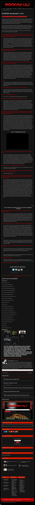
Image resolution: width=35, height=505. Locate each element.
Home (4, 8)
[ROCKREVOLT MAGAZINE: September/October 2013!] (5, 470)
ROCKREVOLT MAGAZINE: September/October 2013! (10, 469)
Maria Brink (9, 349)
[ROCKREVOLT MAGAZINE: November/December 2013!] (19, 466)
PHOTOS (30, 8)
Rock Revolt (24, 350)
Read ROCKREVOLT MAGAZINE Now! (11, 465)
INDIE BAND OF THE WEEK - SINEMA (6, 486)
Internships (28, 499)
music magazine (17, 349)
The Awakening (10, 353)
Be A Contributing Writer (12, 499)
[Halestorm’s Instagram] (19, 270)
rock (15, 350)
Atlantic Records (11, 346)
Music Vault (22, 349)
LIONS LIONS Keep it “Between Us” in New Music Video (14, 492)
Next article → (30, 372)
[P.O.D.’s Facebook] (21, 270)
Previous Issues (5, 458)
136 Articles (16, 360)
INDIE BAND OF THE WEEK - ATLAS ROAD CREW (6, 489)
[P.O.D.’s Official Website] (16, 270)
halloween (15, 347)
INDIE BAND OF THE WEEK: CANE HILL (6, 479)
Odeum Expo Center (27, 349)
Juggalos (25, 347)
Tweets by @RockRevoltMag (6, 455)
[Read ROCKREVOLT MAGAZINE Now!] (5, 466)
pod (13, 350)
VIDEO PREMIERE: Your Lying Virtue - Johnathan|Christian (14, 494)
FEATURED (14, 8)
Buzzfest (23, 346)
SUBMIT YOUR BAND (5, 500)
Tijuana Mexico (6, 354)
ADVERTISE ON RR (5, 499)
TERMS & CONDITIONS (18, 500)
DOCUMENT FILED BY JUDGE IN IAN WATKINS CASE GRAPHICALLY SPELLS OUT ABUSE (22, 482)
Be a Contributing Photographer (21, 499)
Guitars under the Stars (10, 347)
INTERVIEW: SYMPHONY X (15, 343)
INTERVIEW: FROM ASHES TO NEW (7, 343)
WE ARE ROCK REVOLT (12, 500)
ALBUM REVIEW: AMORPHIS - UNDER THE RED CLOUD (22, 485)
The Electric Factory (16, 353)
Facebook (8, 370)
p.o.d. (5, 350)
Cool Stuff (5, 477)
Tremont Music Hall (18, 354)
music (13, 349)
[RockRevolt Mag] (17, 4)
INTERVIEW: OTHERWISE (7, 336)
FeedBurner (19, 443)
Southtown (5, 353)
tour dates (13, 354)
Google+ (12, 370)
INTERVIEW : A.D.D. (15, 336)
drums (5, 347)
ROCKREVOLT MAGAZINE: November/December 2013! (25, 466)
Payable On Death (9, 350)
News (27, 8)
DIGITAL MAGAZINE (9, 8)
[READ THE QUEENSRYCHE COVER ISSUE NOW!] (5, 462)
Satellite (10, 44)
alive (7, 346)
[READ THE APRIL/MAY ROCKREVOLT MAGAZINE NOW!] (19, 462)
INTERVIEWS (19, 8)
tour (10, 354)
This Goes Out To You (28, 353)
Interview (21, 347)
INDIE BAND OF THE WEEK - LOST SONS (6, 482)
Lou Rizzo (5, 349)
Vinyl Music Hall (24, 354)
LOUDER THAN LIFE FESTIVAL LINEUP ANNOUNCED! (22, 488)
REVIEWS (23, 8)
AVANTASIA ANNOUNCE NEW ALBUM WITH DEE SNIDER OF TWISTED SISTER (14, 488)
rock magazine (19, 350)
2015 (4, 346)
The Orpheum (22, 353)
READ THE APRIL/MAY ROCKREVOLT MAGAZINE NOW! (26, 462)
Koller (28, 347)
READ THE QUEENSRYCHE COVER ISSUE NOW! (12, 462)
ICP (10, 223)
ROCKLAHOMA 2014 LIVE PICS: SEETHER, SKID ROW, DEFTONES (22, 491)
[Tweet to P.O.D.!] (13, 270)
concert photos (28, 346)
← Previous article (5, 372)
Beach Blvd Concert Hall (18, 346)
